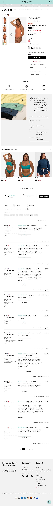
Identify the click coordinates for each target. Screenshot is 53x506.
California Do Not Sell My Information (26, 493)
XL (39, 48)
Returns (38, 473)
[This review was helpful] (45, 422)
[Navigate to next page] (32, 449)
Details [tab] (31, 67)
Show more (7, 218)
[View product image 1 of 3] (4, 23)
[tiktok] (32, 476)
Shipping (38, 475)
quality (21, 215)
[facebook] (27, 476)
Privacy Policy (4, 493)
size (5, 215)
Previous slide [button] (3, 2)
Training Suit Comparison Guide (43, 469)
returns (36, 215)
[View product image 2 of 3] (4, 31)
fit (8, 215)
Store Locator (39, 481)
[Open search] (3, 15)
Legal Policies (10, 493)
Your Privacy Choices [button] (47, 493)
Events (20, 5)
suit (17, 215)
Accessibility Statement (38, 493)
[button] (11, 34)
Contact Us (38, 483)
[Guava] (29, 40)
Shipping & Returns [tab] (34, 74)
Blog (23, 471)
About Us (24, 466)
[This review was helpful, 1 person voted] (45, 396)
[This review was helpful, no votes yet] (45, 241)
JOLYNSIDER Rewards (27, 469)
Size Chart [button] (30, 54)
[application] (49, 502)
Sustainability (25, 467)
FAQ (37, 466)
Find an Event (25, 473)
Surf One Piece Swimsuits (36, 17)
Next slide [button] (49, 2)
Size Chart (38, 467)
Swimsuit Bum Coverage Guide (43, 471)
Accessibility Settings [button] (41, 485)
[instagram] (23, 476)
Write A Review (44, 196)
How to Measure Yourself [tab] (35, 71)
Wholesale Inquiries (40, 479)
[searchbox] (8, 205)
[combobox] (21, 205)
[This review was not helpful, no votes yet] (47, 241)
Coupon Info (39, 477)
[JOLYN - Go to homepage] (7, 10)
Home (29, 17)
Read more (20, 280)
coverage (26, 215)
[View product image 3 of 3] (4, 39)
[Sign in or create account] (5, 15)
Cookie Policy (16, 493)
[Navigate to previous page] (20, 449)
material (12, 215)
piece (31, 215)
